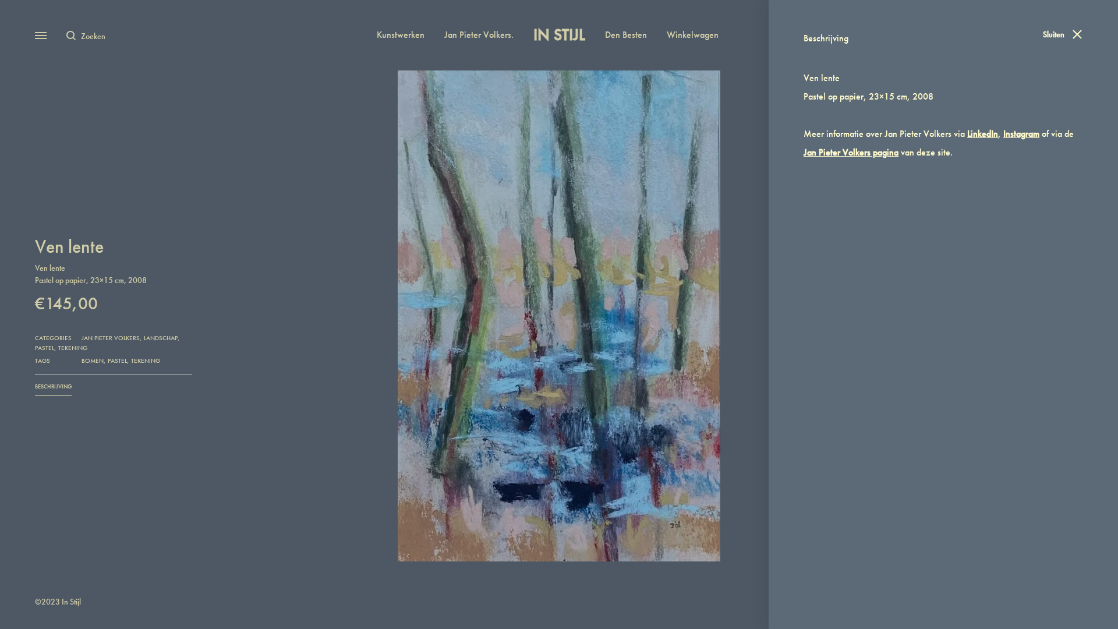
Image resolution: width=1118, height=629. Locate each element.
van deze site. (878, 152)
